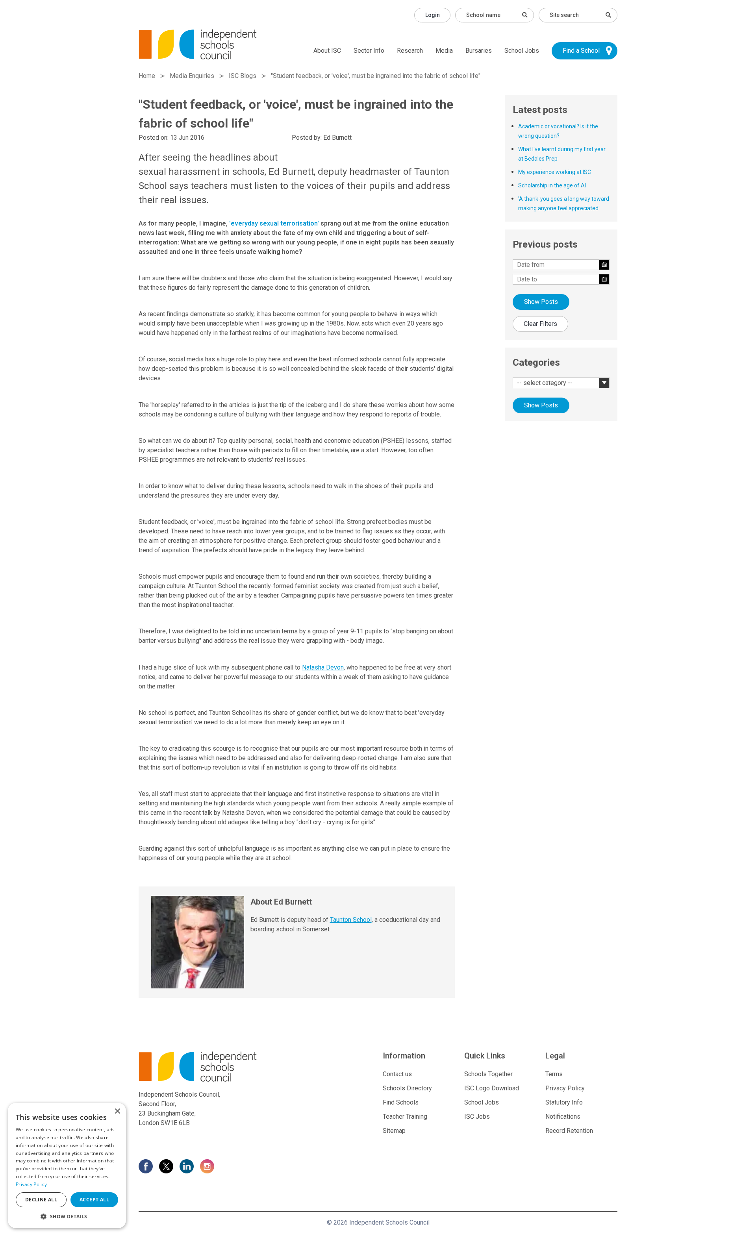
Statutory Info (564, 1102)
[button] (67, 1216)
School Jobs (521, 50)
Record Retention (569, 1130)
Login (432, 15)
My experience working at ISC (554, 172)
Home (147, 76)
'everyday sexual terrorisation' (274, 223)
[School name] (525, 15)
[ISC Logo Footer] (215, 1066)
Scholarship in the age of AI (552, 185)
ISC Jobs (477, 1116)
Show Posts (541, 301)
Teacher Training (405, 1116)
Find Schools (401, 1102)
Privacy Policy (565, 1088)
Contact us (397, 1074)
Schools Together (488, 1074)
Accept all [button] (94, 1199)
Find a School (581, 50)
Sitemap (394, 1130)
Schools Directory (407, 1088)
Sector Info (369, 50)
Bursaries (478, 50)
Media (444, 50)
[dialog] (67, 1165)
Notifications (562, 1116)
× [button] (117, 1111)
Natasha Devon (323, 667)
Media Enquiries (192, 76)
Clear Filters (540, 324)
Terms (554, 1074)
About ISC (327, 50)
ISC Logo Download (491, 1088)
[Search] (608, 15)
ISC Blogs (242, 76)
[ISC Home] (198, 44)
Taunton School (351, 919)
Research (410, 50)
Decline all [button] (41, 1199)
